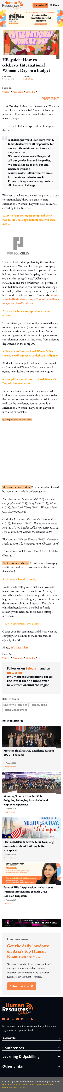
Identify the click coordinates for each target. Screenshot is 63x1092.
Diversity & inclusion (15, 704)
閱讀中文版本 (50, 98)
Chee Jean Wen (10, 766)
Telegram (32, 668)
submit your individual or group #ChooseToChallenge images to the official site (30, 299)
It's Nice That (19, 647)
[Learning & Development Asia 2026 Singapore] (31, 18)
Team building (38, 704)
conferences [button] (13, 1048)
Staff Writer (28, 79)
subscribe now (23, 987)
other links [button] (12, 1066)
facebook (18, 92)
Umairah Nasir (10, 858)
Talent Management (15, 709)
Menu (56, 5)
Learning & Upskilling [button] (21, 1056)
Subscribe (41, 6)
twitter (6, 92)
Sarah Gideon (9, 812)
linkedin (30, 92)
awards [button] (9, 1038)
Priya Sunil (8, 903)
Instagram (14, 673)
